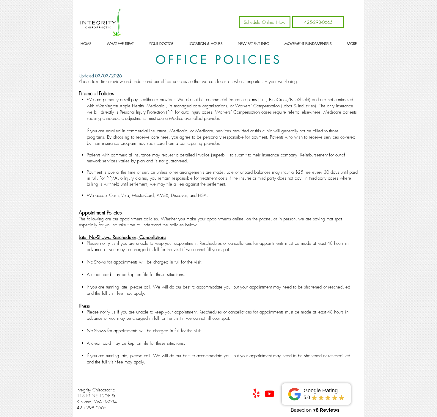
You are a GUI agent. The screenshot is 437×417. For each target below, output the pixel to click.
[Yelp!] (256, 393)
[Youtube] (269, 393)
